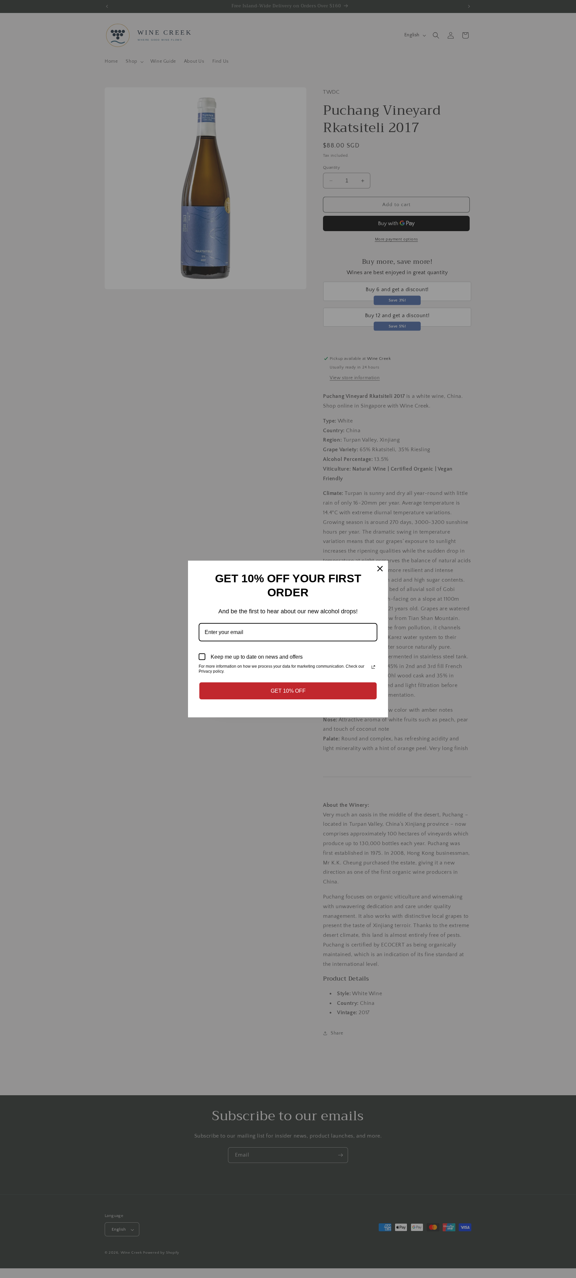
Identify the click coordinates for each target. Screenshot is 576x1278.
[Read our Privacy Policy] (373, 667)
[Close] (380, 569)
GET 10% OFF (288, 691)
